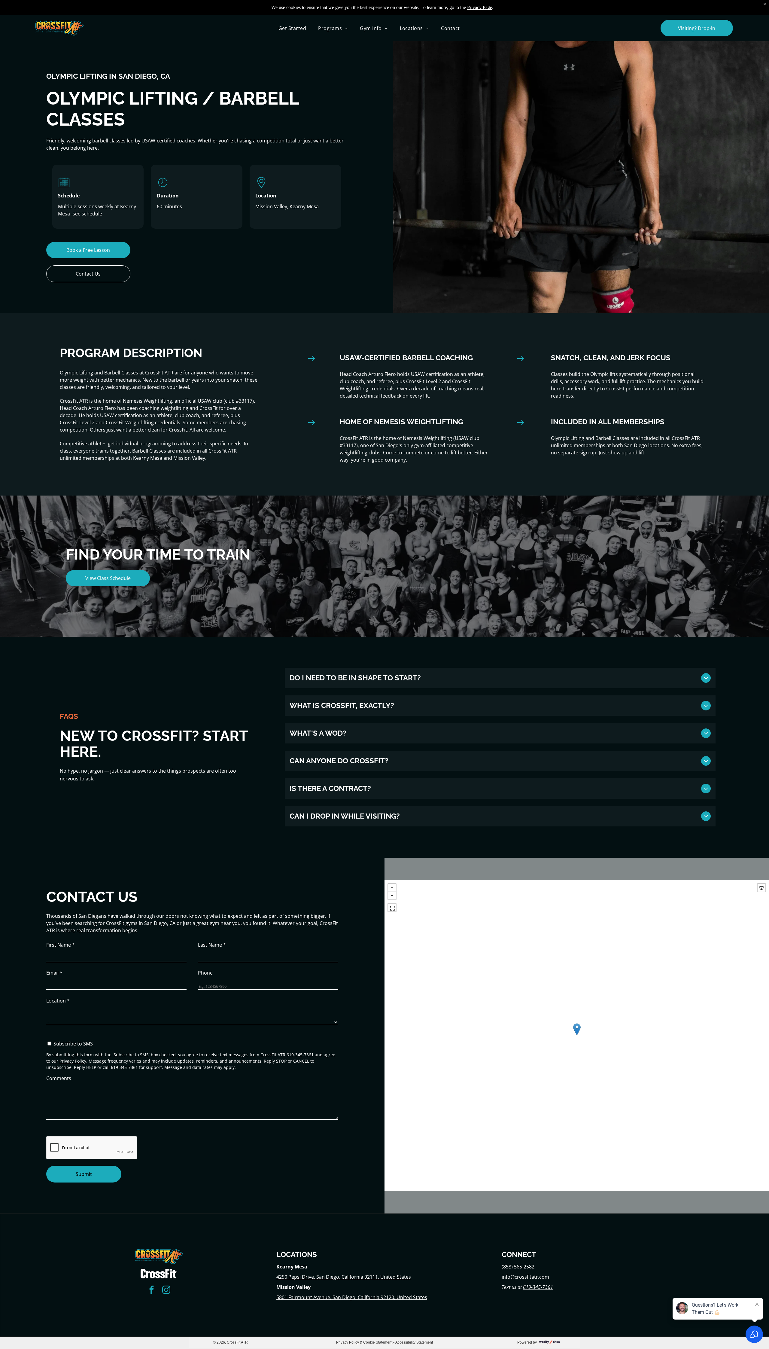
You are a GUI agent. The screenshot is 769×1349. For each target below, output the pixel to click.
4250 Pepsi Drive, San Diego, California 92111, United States (343, 1277)
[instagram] (166, 1290)
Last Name (212, 945)
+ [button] (392, 888)
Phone (205, 972)
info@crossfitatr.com (525, 1277)
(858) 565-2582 (518, 1266)
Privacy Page (479, 7)
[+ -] (576, 1035)
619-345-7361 (538, 1287)
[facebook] (151, 1290)
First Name (60, 945)
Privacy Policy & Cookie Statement (364, 1342)
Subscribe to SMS (73, 1043)
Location (58, 1000)
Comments (58, 1078)
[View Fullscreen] (392, 907)
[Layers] (761, 888)
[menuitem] (292, 28)
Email (54, 972)
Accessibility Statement (414, 1342)
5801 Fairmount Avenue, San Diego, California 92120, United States (351, 1297)
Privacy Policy (72, 1061)
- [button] (392, 895)
